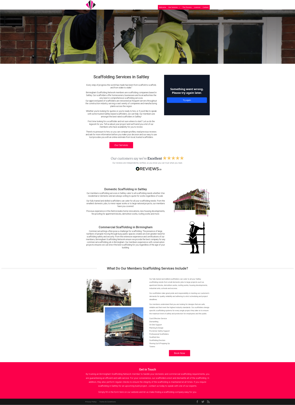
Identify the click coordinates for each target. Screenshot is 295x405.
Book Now (179, 353)
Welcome (162, 7)
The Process (187, 7)
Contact (206, 7)
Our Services (173, 7)
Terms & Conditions (107, 402)
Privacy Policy (91, 402)
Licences (197, 7)
